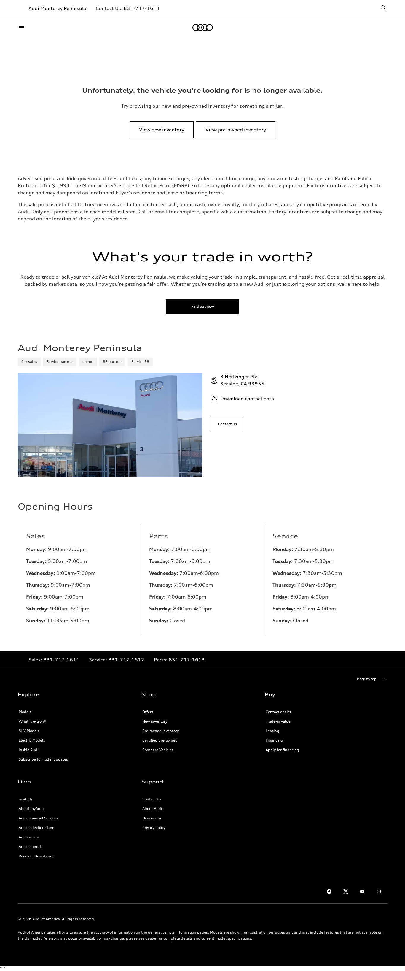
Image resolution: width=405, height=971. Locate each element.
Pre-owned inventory (160, 731)
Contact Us (151, 799)
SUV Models (29, 731)
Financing (274, 740)
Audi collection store (36, 827)
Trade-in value (278, 721)
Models (25, 712)
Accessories (29, 837)
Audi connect (30, 846)
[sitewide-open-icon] (383, 9)
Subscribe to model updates (43, 759)
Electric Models (32, 740)
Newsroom (151, 818)
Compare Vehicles (157, 750)
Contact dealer (278, 712)
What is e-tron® (32, 721)
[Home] (202, 27)
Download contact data (247, 399)
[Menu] (23, 27)
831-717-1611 (142, 8)
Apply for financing (282, 750)
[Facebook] (329, 891)
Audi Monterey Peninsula (57, 8)
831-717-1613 (187, 660)
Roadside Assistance (36, 856)
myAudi (25, 799)
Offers (147, 712)
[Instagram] (379, 891)
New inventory (154, 721)
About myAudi (31, 808)
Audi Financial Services (38, 818)
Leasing (272, 731)
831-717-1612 (126, 660)
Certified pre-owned (160, 740)
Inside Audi (28, 750)
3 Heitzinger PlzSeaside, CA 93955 (242, 380)
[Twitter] (345, 891)
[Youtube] (362, 891)
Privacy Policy (153, 827)
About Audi (152, 808)
